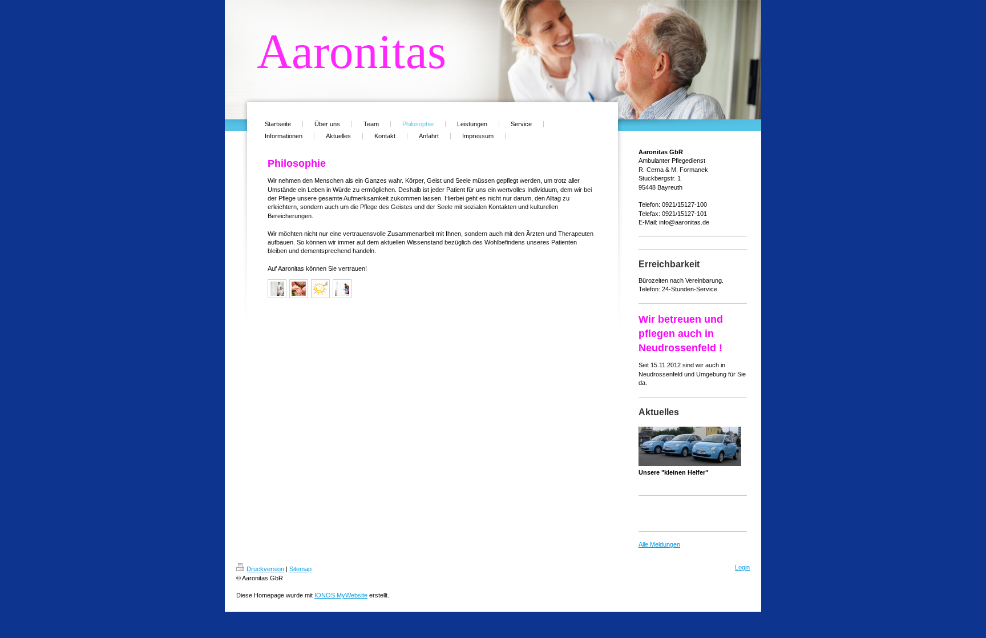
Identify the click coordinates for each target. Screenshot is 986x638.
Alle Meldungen (659, 544)
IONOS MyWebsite (340, 595)
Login (742, 567)
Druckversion (265, 568)
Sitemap (300, 568)
